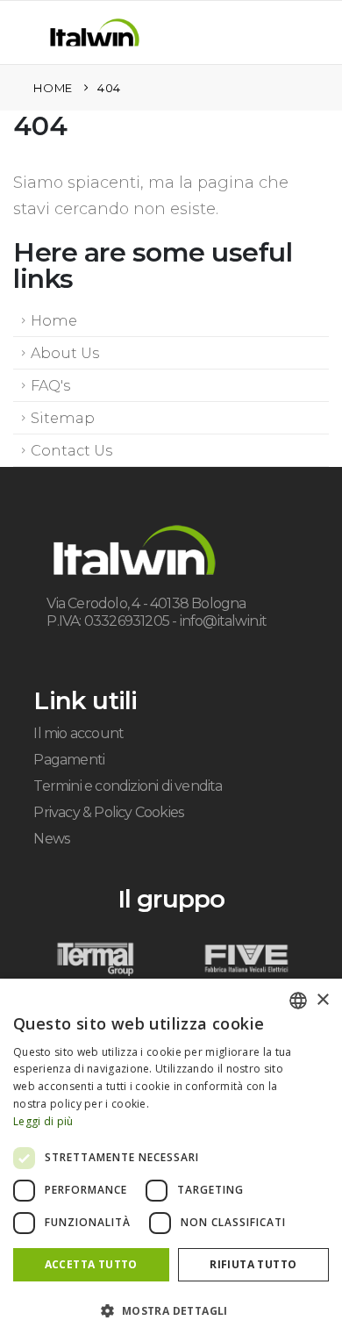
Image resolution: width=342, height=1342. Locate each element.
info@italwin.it (223, 621)
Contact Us (71, 450)
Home (54, 320)
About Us (65, 353)
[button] (33, 36)
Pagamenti (68, 759)
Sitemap (63, 418)
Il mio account (78, 733)
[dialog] (171, 1160)
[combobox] (298, 1000)
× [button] (322, 1000)
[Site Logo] (94, 32)
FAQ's (50, 385)
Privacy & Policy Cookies (108, 812)
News (51, 838)
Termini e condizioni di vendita (127, 786)
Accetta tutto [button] (91, 1264)
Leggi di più (43, 1121)
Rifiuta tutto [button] (253, 1264)
